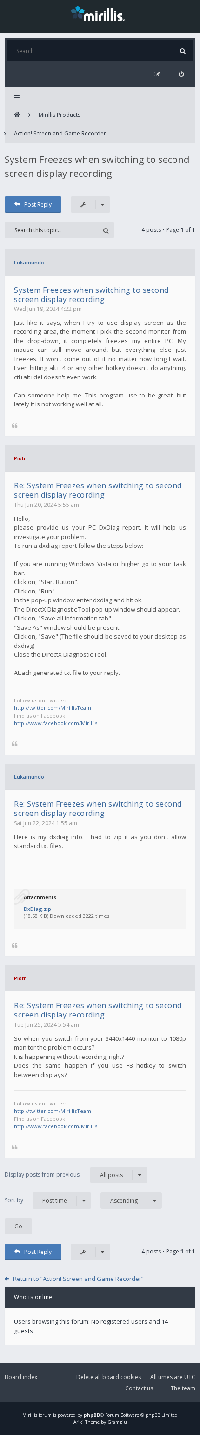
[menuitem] (181, 74)
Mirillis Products (59, 115)
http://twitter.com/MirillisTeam (52, 707)
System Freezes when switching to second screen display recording (91, 294)
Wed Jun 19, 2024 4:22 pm (48, 309)
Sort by (36, 1200)
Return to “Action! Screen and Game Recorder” (78, 1278)
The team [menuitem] (183, 1388)
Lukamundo (29, 262)
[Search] (182, 50)
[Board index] (17, 115)
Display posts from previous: (64, 1175)
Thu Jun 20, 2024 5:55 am (46, 505)
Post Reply (38, 205)
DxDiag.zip (37, 908)
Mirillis (29, 1415)
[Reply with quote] (14, 426)
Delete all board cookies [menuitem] (108, 1377)
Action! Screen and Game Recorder (60, 133)
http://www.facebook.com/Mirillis (55, 723)
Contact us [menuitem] (139, 1388)
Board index (21, 1377)
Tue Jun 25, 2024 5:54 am (46, 1025)
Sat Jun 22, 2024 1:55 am (45, 823)
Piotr (20, 458)
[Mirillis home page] (100, 13)
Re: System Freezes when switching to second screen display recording (98, 490)
